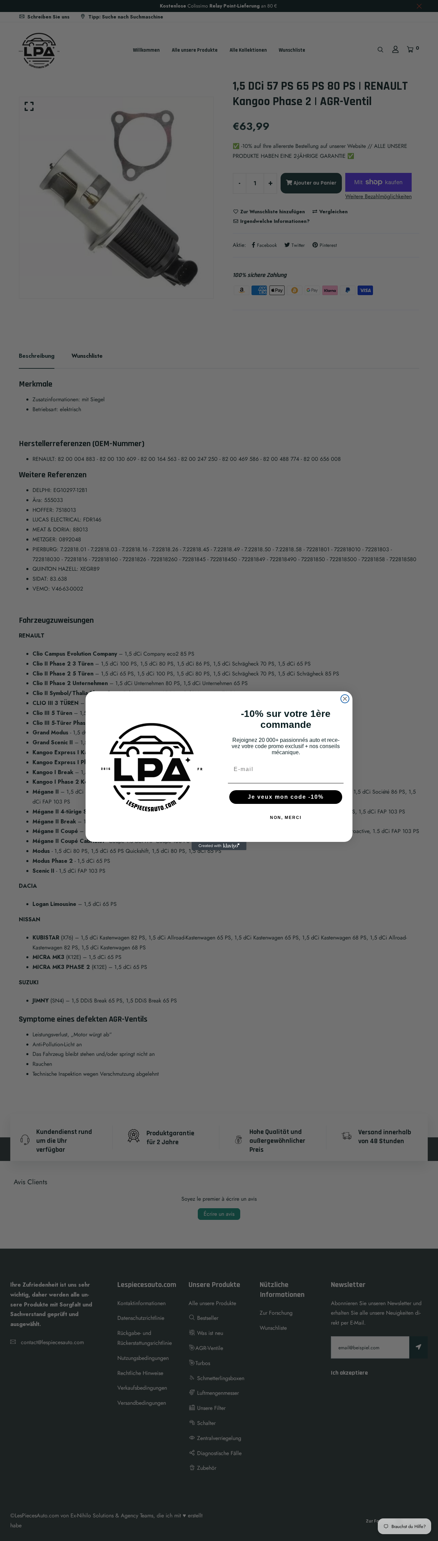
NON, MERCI (285, 817)
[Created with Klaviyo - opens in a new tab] (219, 846)
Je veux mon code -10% (286, 797)
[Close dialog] (345, 699)
